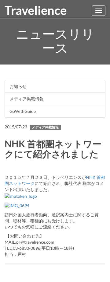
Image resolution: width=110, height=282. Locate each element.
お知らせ (18, 86)
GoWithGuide (22, 111)
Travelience (36, 10)
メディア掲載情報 (26, 98)
